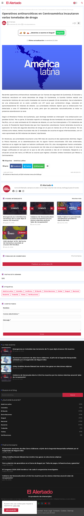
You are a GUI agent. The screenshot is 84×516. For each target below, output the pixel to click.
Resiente (6, 294)
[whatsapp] (17, 191)
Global (60, 291)
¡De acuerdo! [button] (11, 510)
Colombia (19, 291)
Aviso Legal (48, 511)
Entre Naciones (49, 291)
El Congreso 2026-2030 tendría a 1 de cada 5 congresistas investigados (30, 469)
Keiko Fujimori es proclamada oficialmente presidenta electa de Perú (69, 218)
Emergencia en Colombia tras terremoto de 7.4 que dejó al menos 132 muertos (14, 218)
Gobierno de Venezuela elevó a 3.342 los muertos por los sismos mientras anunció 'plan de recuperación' (42, 219)
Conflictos (28, 291)
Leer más (16, 506)
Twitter (28, 166)
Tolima (23, 294)
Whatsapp (39, 166)
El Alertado (45, 185)
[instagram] (23, 191)
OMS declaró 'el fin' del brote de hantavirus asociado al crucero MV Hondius (14, 243)
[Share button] (47, 166)
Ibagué (67, 291)
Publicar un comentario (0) (42, 264)
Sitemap (70, 511)
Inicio (4, 9)
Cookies (63, 511)
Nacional (76, 291)
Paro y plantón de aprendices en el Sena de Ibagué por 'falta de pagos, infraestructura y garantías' (41, 463)
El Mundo (38, 291)
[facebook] (13, 191)
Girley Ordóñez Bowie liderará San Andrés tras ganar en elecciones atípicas (42, 366)
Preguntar (60, 33)
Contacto (56, 511)
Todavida (15, 294)
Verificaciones (33, 294)
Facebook (17, 166)
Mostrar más (76, 198)
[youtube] (20, 191)
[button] (82, 3)
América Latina (12, 9)
